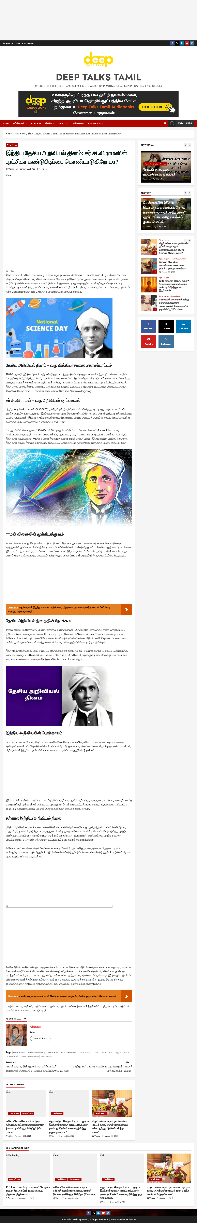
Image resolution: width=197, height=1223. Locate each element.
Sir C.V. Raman (85, 1052)
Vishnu (11, 168)
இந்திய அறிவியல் (122, 1052)
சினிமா (48, 123)
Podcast (36, 123)
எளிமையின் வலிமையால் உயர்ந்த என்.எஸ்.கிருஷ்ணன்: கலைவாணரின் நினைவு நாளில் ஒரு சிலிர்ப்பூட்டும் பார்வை (149, 303)
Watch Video (185, 123)
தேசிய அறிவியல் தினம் (30, 1056)
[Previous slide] (185, 145)
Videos (62, 123)
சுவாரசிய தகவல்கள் (178, 259)
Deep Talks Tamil (98, 77)
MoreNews (116, 1219)
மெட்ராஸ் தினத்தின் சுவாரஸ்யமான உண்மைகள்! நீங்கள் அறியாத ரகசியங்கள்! (149, 266)
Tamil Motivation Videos (155, 164)
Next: (102, 1066)
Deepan (11, 1198)
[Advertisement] (98, 20)
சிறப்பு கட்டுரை (27, 1113)
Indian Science (19, 1052)
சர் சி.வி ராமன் (12, 1056)
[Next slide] (189, 145)
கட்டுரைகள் (19, 123)
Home (6, 123)
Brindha (148, 178)
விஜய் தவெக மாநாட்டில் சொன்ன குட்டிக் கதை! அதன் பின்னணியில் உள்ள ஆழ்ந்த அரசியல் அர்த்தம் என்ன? (149, 247)
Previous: (37, 1066)
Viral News (12, 145)
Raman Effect (53, 1052)
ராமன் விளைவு (46, 1056)
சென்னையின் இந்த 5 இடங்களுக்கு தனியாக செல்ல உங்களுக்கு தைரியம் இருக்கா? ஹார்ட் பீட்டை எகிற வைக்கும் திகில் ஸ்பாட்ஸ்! (164, 212)
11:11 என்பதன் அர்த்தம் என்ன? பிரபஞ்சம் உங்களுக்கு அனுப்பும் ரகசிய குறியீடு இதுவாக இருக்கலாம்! (149, 284)
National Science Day (36, 1052)
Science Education (68, 1052)
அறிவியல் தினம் (107, 1052)
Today (95, 1052)
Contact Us (94, 123)
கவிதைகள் (78, 123)
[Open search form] (165, 123)
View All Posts (40, 1038)
